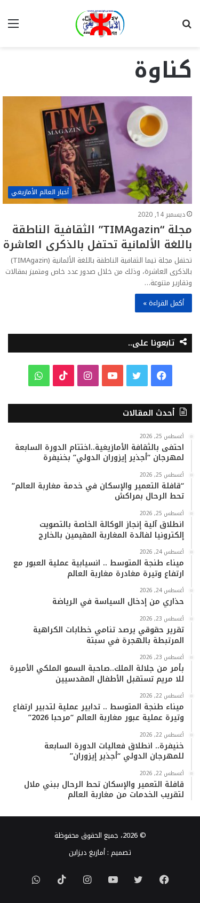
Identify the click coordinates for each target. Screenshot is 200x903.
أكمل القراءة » (163, 303)
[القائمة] (13, 28)
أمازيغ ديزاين (87, 852)
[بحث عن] (186, 28)
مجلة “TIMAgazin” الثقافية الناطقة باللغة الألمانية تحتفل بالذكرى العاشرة (97, 237)
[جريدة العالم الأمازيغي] (99, 23)
